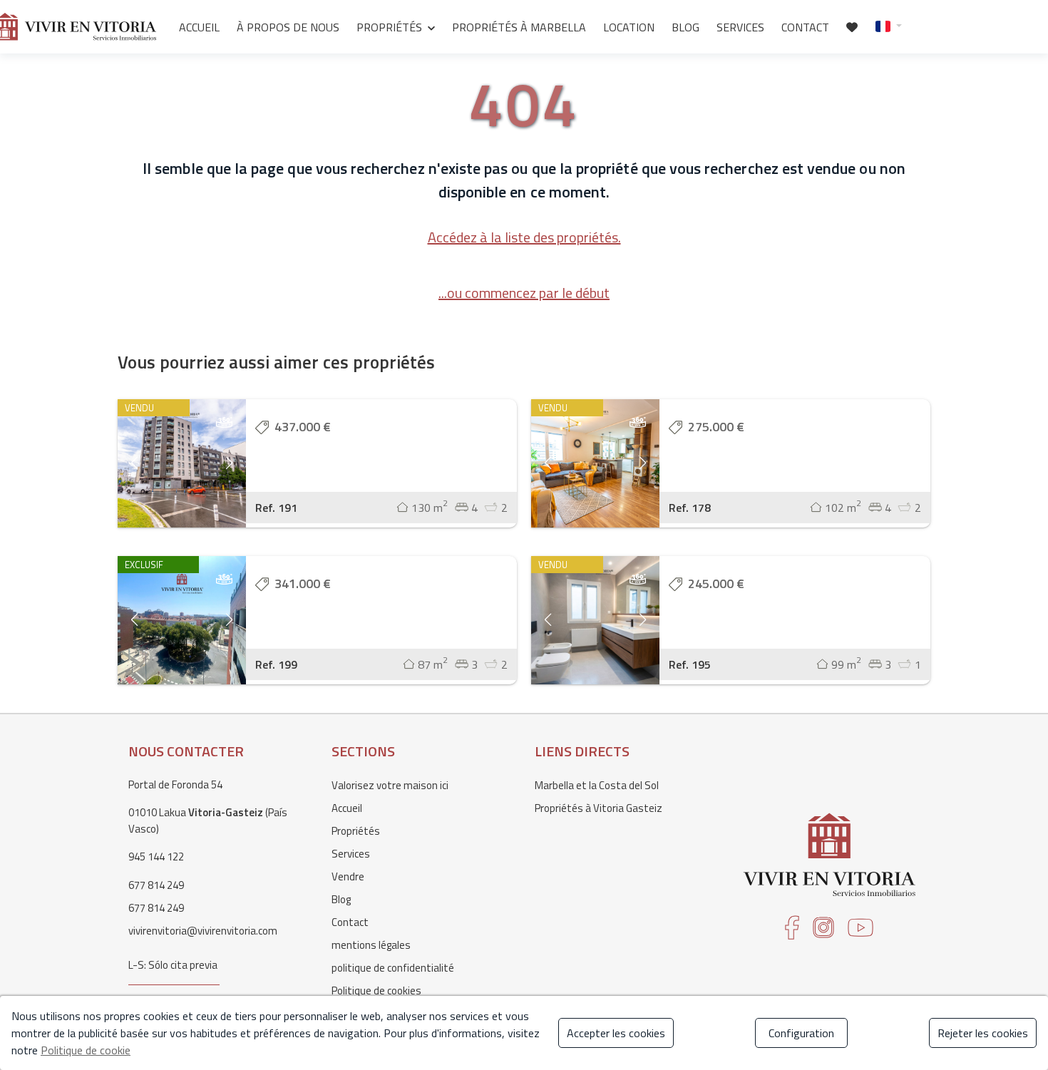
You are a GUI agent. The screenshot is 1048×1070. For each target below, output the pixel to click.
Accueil (199, 27)
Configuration (801, 1032)
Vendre (348, 876)
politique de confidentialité (393, 968)
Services (740, 27)
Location (628, 27)
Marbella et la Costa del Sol (597, 785)
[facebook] (792, 932)
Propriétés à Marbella (519, 27)
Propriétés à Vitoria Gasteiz (598, 808)
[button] (889, 25)
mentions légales (371, 945)
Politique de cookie (85, 1050)
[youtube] (860, 932)
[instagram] (823, 932)
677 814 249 (156, 885)
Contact (805, 27)
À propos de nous (288, 27)
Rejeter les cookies (982, 1032)
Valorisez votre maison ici (390, 785)
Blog (685, 27)
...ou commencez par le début (524, 293)
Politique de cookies (376, 990)
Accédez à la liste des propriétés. (524, 237)
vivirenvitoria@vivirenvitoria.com (202, 930)
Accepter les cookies (616, 1032)
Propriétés (389, 27)
